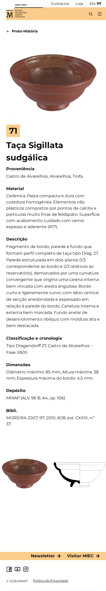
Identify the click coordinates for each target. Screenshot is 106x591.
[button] (99, 14)
